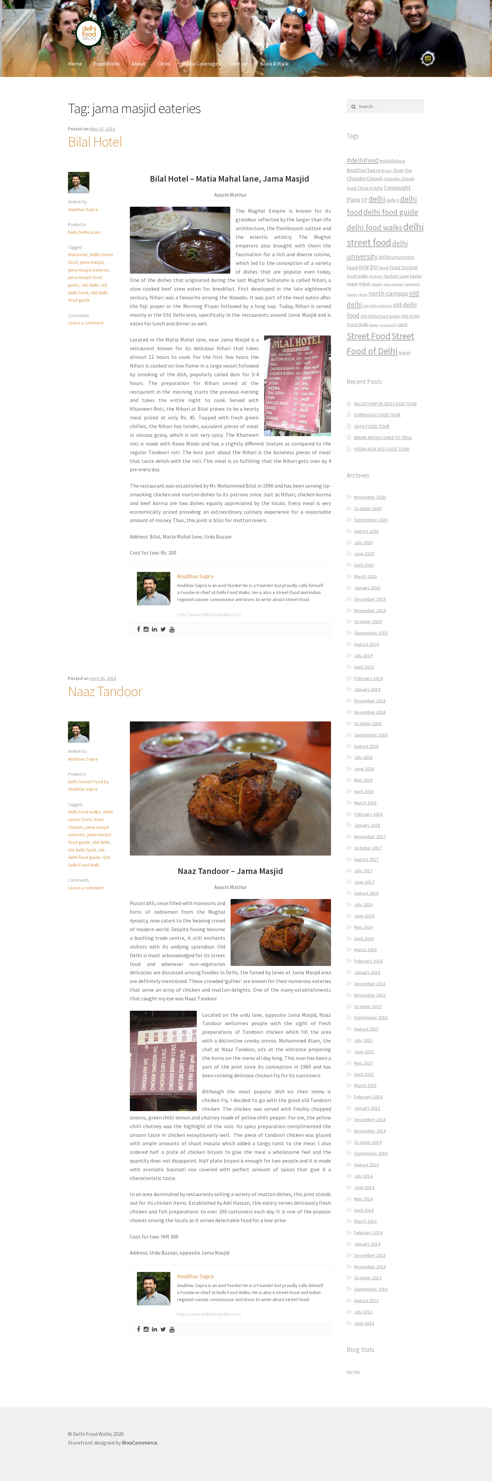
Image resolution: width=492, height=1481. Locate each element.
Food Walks (107, 63)
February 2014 (368, 1232)
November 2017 (370, 836)
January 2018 (367, 825)
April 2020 (364, 565)
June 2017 (364, 882)
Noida (363, 294)
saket (402, 324)
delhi (376, 199)
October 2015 (368, 1006)
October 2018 (368, 723)
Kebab (365, 284)
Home (75, 63)
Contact (239, 63)
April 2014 (364, 1210)
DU (374, 267)
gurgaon (376, 276)
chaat (398, 170)
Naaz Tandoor (105, 691)
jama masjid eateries (88, 270)
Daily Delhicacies (84, 232)
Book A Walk (274, 63)
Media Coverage (200, 63)
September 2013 (371, 1289)
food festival (403, 267)
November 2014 (370, 1131)
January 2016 (367, 972)
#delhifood (363, 160)
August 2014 (366, 1165)
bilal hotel (77, 255)
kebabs (377, 284)
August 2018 (366, 746)
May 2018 (363, 780)
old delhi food (82, 850)
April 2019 (364, 667)
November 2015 (370, 995)
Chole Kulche (370, 188)
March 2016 (365, 950)
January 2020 (367, 588)
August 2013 (366, 1300)
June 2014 (364, 1187)
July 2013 (363, 1312)
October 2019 (368, 621)
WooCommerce (139, 1442)
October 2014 (368, 1142)
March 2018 (365, 803)
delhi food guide (390, 212)
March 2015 (365, 1085)
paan (374, 324)
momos (352, 294)
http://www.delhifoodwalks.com (209, 614)
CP (364, 199)
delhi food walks (84, 812)
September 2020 (371, 520)
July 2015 (363, 1040)
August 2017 (366, 859)
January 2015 (367, 1108)
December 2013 (370, 1255)
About (139, 63)
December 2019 (370, 599)
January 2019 (367, 689)
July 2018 (363, 757)
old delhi (89, 285)
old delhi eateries (377, 305)
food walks (358, 276)
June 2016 (364, 916)
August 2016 (366, 893)
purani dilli (388, 325)
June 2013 (364, 1323)
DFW (364, 267)
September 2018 (371, 735)
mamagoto (412, 284)
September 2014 (371, 1153)
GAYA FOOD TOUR (372, 426)
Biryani (386, 171)
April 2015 (364, 1074)
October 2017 (368, 848)
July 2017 (363, 871)
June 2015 (364, 1052)
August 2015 (366, 1029)
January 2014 (367, 1244)
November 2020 (370, 497)
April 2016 (364, 938)
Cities (163, 63)
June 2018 (364, 769)
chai (408, 170)
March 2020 (365, 576)
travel (404, 353)
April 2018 (364, 791)
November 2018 (370, 712)
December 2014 (370, 1119)
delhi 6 (392, 200)
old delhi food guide (380, 316)
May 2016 (363, 927)
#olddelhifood (392, 161)
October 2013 (368, 1278)
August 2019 (366, 644)
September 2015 (371, 1017)
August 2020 (366, 531)
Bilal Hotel (95, 141)
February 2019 (368, 678)
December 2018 (370, 701)
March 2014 (365, 1221)
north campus (388, 293)
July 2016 (363, 904)
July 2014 (363, 1176)
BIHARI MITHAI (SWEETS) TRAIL (383, 437)
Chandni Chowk (365, 178)
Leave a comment (85, 323)
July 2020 (363, 542)
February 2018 (368, 814)
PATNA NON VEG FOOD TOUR (382, 449)
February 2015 (368, 1097)
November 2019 (370, 610)
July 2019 (363, 656)
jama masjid (91, 262)
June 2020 (364, 554)
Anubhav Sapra (83, 209)
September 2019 (371, 633)
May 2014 (363, 1199)
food (384, 267)
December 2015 (370, 984)
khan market (393, 284)
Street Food (369, 335)
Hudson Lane (396, 276)
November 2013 (370, 1267)
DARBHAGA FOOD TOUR (377, 415)
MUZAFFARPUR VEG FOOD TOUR (385, 404)
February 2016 (368, 961)
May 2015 (363, 1063)
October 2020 (368, 508)
